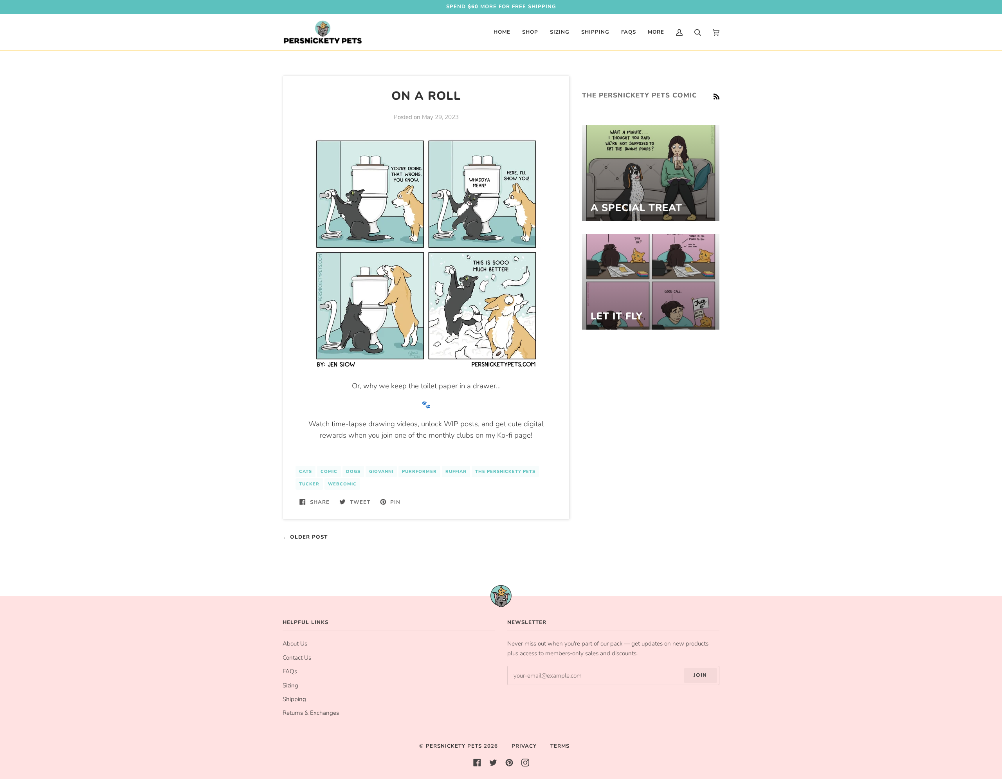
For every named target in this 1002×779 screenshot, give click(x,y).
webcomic (342, 484)
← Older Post (305, 537)
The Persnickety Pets (505, 471)
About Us (295, 643)
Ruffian (456, 471)
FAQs (290, 671)
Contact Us (297, 658)
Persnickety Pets (454, 746)
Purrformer (419, 471)
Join (700, 675)
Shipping (294, 699)
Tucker (309, 484)
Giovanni (381, 471)
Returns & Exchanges (311, 713)
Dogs (353, 471)
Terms (559, 746)
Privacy (524, 746)
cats (305, 471)
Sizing (290, 685)
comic (329, 471)
